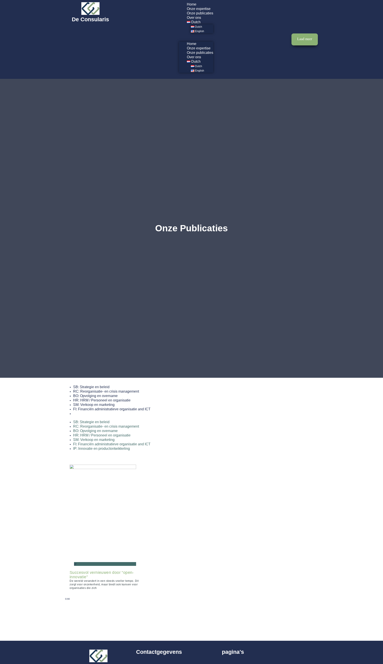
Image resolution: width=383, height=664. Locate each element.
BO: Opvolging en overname (95, 396)
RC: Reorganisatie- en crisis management (106, 391)
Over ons (194, 17)
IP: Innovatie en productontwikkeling (101, 413)
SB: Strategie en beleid (91, 387)
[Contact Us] (304, 39)
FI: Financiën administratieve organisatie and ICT (111, 409)
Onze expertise (199, 9)
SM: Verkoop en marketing (94, 405)
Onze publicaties (200, 13)
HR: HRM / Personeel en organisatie (102, 400)
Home (191, 4)
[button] (196, 39)
